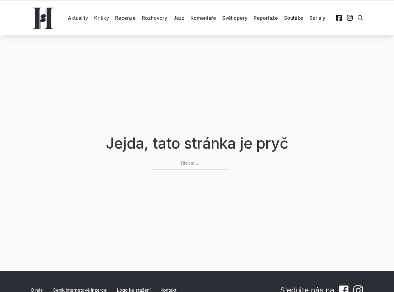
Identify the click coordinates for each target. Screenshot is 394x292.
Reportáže (266, 18)
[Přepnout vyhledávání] (360, 18)
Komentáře (203, 18)
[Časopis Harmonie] (43, 18)
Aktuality (78, 18)
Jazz (178, 18)
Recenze (125, 18)
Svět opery (234, 18)
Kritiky (101, 18)
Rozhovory (154, 18)
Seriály (317, 18)
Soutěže (293, 18)
